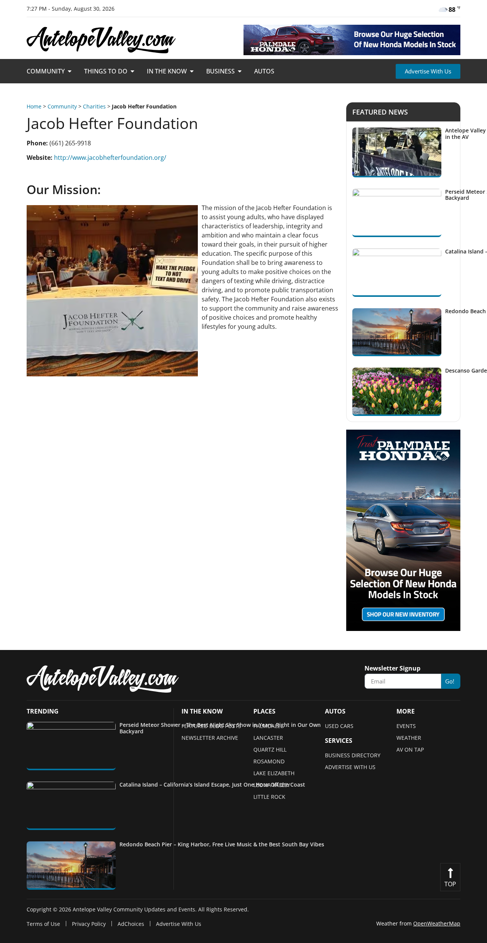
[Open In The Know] (192, 71)
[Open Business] (240, 71)
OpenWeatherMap (436, 923)
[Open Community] (70, 71)
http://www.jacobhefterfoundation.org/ (110, 157)
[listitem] (177, 746)
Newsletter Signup (392, 668)
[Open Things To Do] (132, 71)
